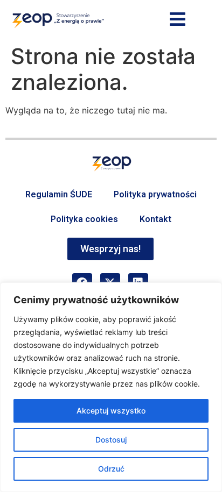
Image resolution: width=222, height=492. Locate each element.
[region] (111, 387)
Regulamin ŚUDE (58, 194)
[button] (177, 20)
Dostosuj (111, 439)
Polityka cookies (84, 219)
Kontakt (155, 219)
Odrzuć (111, 468)
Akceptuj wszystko (111, 410)
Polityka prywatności (155, 194)
